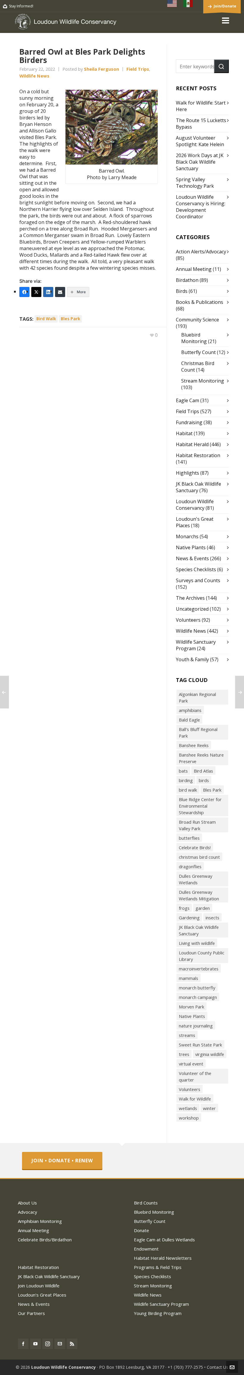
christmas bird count (199, 857)
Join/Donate (225, 6)
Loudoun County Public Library (201, 956)
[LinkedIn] (48, 292)
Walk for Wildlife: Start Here (201, 106)
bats (183, 771)
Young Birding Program (158, 1313)
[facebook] (23, 1343)
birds (204, 780)
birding (186, 780)
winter (209, 1108)
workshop (189, 1118)
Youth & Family (192, 659)
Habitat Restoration (198, 455)
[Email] (60, 292)
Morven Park (191, 1007)
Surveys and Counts (198, 580)
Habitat (184, 433)
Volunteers (188, 620)
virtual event (191, 1064)
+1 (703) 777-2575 (185, 1367)
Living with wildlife (197, 943)
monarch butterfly (197, 988)
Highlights (187, 473)
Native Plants (191, 547)
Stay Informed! (21, 6)
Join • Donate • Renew (62, 1160)
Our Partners (31, 1313)
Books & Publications (199, 302)
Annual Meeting (194, 269)
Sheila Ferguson (101, 69)
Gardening (189, 918)
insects (212, 918)
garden (202, 908)
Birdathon (187, 280)
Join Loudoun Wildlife (39, 1286)
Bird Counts (146, 1203)
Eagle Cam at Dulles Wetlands (164, 1240)
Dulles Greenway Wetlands (195, 879)
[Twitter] (36, 292)
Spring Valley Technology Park (195, 182)
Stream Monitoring (202, 381)
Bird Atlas (203, 771)
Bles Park (70, 318)
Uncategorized (192, 609)
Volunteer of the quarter (195, 1076)
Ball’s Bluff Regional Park (198, 732)
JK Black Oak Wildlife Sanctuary (199, 930)
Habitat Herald (192, 444)
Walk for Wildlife (195, 1099)
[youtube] (35, 1343)
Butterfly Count (198, 352)
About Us (27, 1203)
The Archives (190, 598)
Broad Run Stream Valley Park (197, 825)
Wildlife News (34, 76)
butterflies (189, 838)
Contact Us (217, 1367)
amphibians (190, 710)
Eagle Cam (187, 400)
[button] (221, 66)
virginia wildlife (209, 1054)
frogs (184, 908)
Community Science (197, 319)
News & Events (192, 558)
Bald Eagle (189, 720)
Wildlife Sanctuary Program (161, 1304)
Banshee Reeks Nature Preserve (201, 758)
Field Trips (137, 69)
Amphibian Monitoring (40, 1221)
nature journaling (196, 1026)
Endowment (146, 1249)
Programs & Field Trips (158, 1267)
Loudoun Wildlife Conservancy (195, 504)
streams (187, 1035)
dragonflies (190, 866)
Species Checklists (196, 569)
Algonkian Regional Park (197, 697)
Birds (181, 291)
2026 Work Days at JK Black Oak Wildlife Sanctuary (199, 162)
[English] (172, 3)
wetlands (188, 1108)
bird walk (46, 318)
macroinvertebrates (198, 969)
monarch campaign (198, 997)
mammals (188, 978)
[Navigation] (225, 20)
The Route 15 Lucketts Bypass (201, 123)
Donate (141, 1230)
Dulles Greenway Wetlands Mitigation (199, 895)
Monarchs (187, 536)
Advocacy (27, 1212)
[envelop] (59, 1343)
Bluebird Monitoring (194, 338)
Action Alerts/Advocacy (201, 251)
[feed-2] (72, 1343)
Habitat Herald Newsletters (163, 1258)
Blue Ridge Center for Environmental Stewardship (200, 805)
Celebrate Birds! (195, 847)
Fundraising (189, 422)
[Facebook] (24, 292)
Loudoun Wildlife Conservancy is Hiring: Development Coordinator (200, 207)
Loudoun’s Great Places (42, 1295)
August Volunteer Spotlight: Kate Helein (200, 141)
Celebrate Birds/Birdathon (45, 1240)
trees (184, 1054)
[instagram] (47, 1343)
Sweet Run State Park (200, 1045)
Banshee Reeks (194, 745)
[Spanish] (188, 3)
